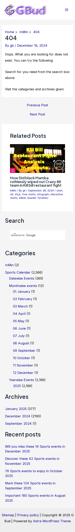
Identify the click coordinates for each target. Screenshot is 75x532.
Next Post (37, 114)
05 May (18, 321)
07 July (19, 336)
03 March (20, 306)
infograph (43, 194)
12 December (23, 373)
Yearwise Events (21, 380)
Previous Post (37, 105)
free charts (29, 194)
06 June (19, 328)
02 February (22, 299)
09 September (24, 351)
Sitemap (8, 515)
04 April (19, 314)
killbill (22, 197)
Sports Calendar (17, 272)
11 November (23, 365)
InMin (13, 190)
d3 (11, 194)
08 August (21, 343)
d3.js (18, 194)
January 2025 (16, 409)
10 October (21, 358)
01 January (21, 292)
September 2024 (18, 424)
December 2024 (17, 416)
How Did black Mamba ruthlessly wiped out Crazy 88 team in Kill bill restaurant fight (35, 181)
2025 (17, 386)
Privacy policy (28, 515)
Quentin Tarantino (37, 197)
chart (59, 190)
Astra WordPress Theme (52, 521)
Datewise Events (21, 278)
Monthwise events (23, 286)
